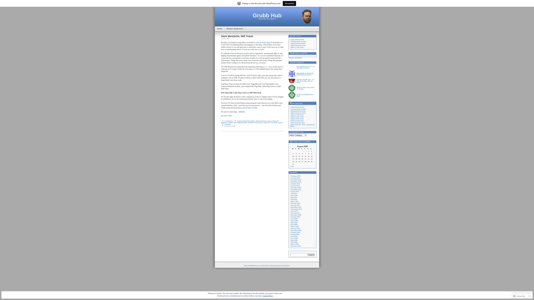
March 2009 (295, 226)
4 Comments (228, 121)
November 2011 (296, 189)
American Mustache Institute (239, 53)
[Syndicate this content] (291, 103)
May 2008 (294, 240)
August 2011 (295, 191)
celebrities (250, 122)
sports (280, 122)
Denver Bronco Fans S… (305, 66)
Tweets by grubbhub (295, 58)
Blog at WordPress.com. (252, 265)
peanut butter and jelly (250, 108)
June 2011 (294, 195)
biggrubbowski (242, 122)
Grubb (299, 87)
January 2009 (295, 228)
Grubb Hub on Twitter (298, 53)
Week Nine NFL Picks (298, 122)
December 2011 (296, 187)
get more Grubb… (227, 116)
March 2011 (295, 201)
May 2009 (294, 222)
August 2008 (295, 234)
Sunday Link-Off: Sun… (304, 79)
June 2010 (294, 211)
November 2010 (296, 207)
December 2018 (296, 180)
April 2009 (294, 224)
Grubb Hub (267, 15)
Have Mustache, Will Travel (237, 36)
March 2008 (295, 244)
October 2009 (295, 217)
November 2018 (296, 182)
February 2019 (296, 176)
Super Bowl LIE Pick (297, 39)
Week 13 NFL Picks (297, 121)
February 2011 (295, 203)
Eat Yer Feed (297, 103)
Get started (289, 3)
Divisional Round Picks (298, 43)
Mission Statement (235, 29)
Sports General (261, 121)
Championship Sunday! (298, 41)
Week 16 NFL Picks (297, 117)
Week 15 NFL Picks (297, 119)
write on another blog (263, 42)
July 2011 (294, 193)
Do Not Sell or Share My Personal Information (275, 265)
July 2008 (294, 236)
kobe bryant (258, 122)
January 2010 (295, 213)
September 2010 (296, 209)
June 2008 (294, 238)
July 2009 (294, 219)
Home (219, 29)
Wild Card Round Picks (298, 45)
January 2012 (295, 186)
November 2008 (296, 230)
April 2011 (294, 199)
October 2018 (295, 184)
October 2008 (295, 232)
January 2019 (295, 178)
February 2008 (296, 246)
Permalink (227, 124)
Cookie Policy (268, 296)
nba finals (274, 122)
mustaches (266, 122)
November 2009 (296, 215)
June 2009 (294, 221)
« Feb (292, 166)
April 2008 (294, 242)
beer (235, 122)
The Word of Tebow (303, 68)
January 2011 (295, 205)
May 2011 (294, 197)
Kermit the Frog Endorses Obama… (305, 74)
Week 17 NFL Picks (297, 47)
